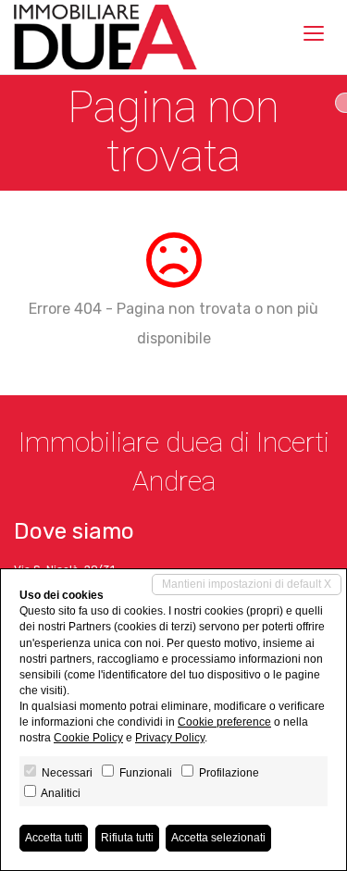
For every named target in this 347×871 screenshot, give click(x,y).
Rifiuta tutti (127, 837)
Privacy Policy (169, 737)
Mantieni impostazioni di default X (246, 584)
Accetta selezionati (218, 837)
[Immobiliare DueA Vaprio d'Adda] (105, 37)
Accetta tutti (53, 837)
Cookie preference (224, 721)
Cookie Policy (88, 737)
